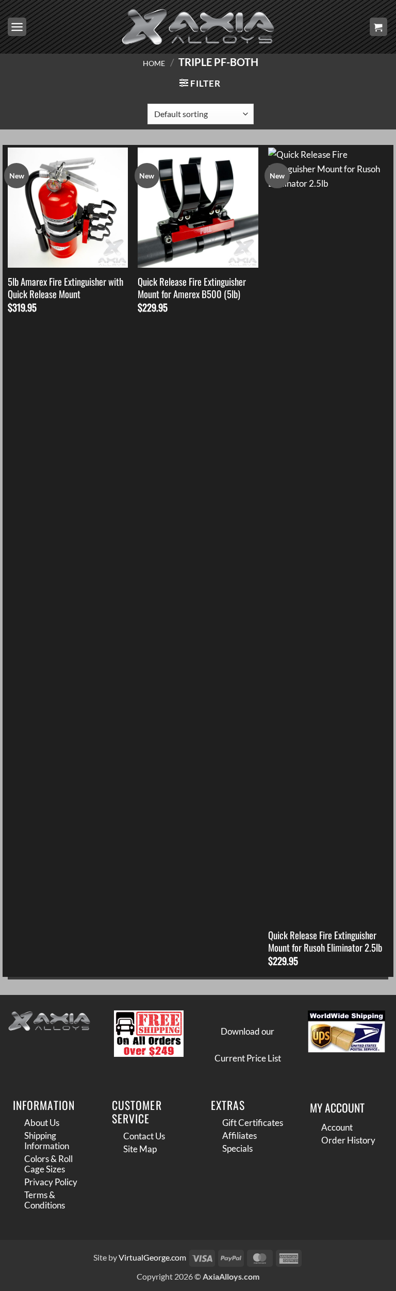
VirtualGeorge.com (152, 1257)
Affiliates (239, 1135)
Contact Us (144, 1136)
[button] (17, 26)
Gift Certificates (252, 1122)
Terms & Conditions (44, 1200)
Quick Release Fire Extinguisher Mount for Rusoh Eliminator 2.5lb (325, 941)
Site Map (140, 1148)
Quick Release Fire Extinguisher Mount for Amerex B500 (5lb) (192, 288)
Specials (237, 1148)
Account (337, 1127)
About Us (41, 1122)
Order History (348, 1140)
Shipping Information (46, 1140)
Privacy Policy (50, 1181)
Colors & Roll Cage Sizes (48, 1163)
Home (154, 63)
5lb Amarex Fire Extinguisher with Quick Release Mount (65, 288)
